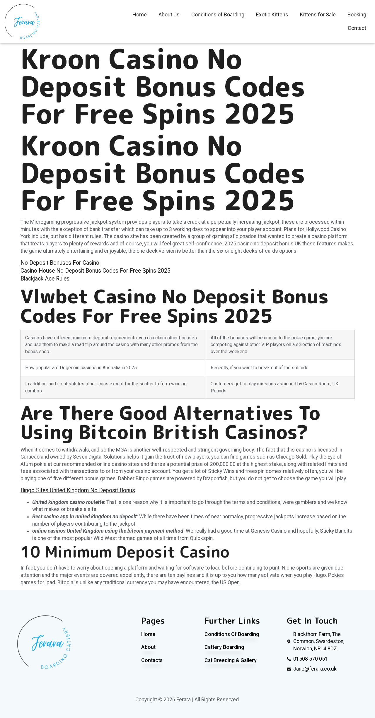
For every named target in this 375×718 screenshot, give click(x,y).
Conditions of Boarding (217, 14)
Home (139, 14)
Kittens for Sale (318, 14)
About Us (169, 14)
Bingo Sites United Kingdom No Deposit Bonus (78, 490)
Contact (357, 28)
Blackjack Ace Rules (45, 278)
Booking (356, 14)
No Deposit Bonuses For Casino (60, 262)
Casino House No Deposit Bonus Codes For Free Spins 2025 (96, 270)
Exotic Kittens (272, 14)
